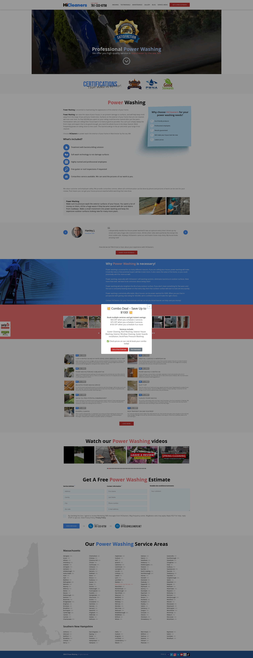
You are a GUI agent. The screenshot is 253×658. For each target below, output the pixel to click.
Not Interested (136, 349)
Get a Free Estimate (119, 349)
